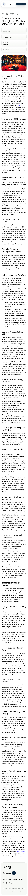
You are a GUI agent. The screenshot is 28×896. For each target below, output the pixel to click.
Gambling (11, 13)
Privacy (11, 891)
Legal (20, 891)
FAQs (21, 879)
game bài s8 (20, 852)
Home (2, 13)
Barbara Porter (6, 31)
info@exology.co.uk (9, 883)
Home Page (7, 879)
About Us (5, 891)
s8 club (21, 105)
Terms (15, 891)
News (7, 13)
